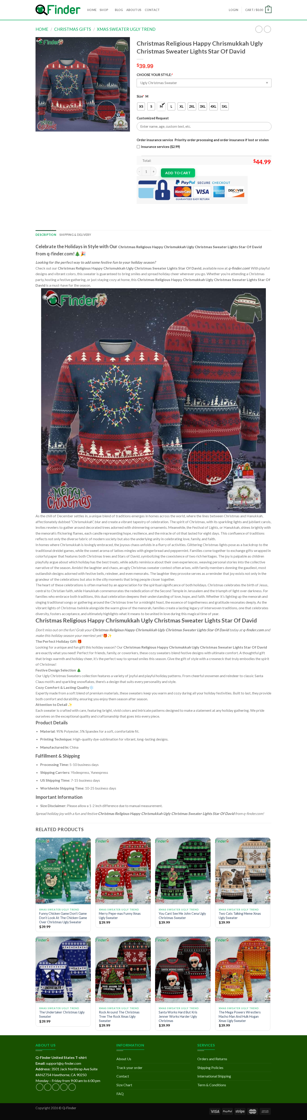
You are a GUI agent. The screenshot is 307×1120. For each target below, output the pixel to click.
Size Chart (124, 1085)
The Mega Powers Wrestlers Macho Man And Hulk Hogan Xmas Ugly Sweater (240, 1016)
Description (46, 234)
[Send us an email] (64, 1087)
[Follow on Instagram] (47, 1087)
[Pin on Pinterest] (165, 207)
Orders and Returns (212, 1059)
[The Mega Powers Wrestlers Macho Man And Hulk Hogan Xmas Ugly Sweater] (243, 970)
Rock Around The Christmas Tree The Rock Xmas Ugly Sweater (119, 1016)
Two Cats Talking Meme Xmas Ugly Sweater (240, 916)
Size (140, 96)
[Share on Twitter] (149, 207)
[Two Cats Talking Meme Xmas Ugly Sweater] (243, 871)
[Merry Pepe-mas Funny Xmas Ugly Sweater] (123, 871)
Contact (122, 1076)
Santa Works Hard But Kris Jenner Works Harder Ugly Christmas (178, 1016)
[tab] (46, 234)
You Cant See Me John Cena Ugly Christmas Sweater (182, 916)
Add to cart (178, 173)
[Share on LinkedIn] (173, 207)
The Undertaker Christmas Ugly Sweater (62, 1014)
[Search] (164, 10)
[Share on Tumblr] (181, 207)
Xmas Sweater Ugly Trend (126, 29)
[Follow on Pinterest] (72, 1087)
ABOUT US (134, 10)
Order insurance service (155, 140)
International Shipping (214, 1076)
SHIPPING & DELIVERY (75, 234)
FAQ (120, 1093)
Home (42, 29)
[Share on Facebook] (141, 207)
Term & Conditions (211, 1085)
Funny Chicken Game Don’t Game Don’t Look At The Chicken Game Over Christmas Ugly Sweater (63, 918)
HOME (91, 10)
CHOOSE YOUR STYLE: (155, 75)
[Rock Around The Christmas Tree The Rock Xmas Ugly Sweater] (123, 970)
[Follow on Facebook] (39, 1087)
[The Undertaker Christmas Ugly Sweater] (63, 970)
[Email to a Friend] (157, 207)
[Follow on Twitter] (56, 1087)
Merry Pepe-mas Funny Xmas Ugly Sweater (120, 916)
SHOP (104, 10)
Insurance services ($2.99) (160, 147)
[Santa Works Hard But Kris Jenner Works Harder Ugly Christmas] (183, 970)
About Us (123, 1059)
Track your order (129, 1067)
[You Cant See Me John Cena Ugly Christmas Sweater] (183, 871)
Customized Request (153, 118)
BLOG (119, 10)
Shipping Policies (210, 1067)
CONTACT (152, 10)
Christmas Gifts (72, 29)
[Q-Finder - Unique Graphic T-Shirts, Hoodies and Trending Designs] (58, 10)
